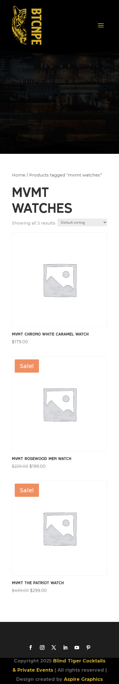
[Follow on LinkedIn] (65, 647)
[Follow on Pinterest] (88, 647)
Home (18, 175)
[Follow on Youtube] (76, 647)
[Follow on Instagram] (42, 647)
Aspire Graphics (83, 679)
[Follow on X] (53, 647)
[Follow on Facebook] (30, 647)
